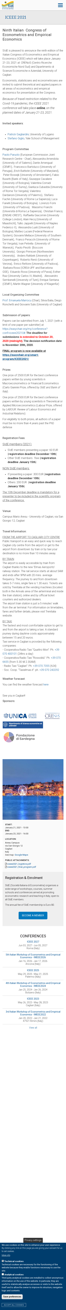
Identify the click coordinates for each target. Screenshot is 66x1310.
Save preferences (12, 1297)
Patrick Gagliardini (18, 134)
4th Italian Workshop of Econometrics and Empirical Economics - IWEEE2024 (33, 984)
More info (6, 1255)
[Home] (27, 5)
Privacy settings (33, 1240)
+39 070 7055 (41, 665)
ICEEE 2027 (33, 941)
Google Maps (21, 855)
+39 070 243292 (49, 669)
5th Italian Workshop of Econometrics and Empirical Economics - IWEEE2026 (33, 956)
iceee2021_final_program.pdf (21, 867)
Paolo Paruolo (11, 154)
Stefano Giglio (16, 138)
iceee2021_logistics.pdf (19, 864)
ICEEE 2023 (33, 998)
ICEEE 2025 (33, 970)
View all (33, 1027)
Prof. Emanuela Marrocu (17, 300)
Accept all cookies (14, 1305)
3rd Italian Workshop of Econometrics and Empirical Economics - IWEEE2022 (33, 1013)
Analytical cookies (14, 1274)
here (46, 684)
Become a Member (33, 915)
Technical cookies (14, 1261)
